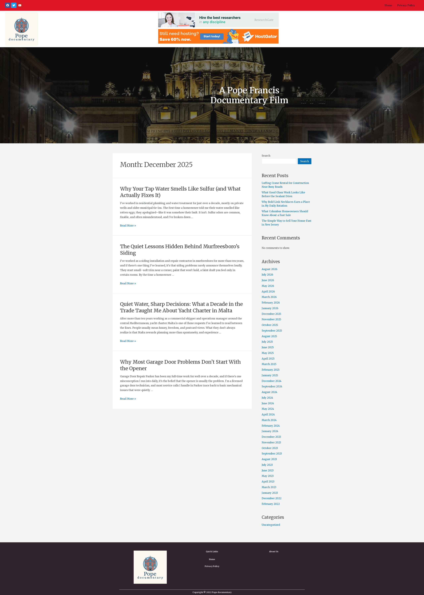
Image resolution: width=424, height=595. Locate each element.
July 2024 (267, 397)
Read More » (128, 225)
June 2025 (268, 347)
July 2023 (267, 464)
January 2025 (270, 375)
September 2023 (272, 453)
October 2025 (270, 325)
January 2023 (270, 492)
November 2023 (271, 442)
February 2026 (271, 302)
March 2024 (269, 420)
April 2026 (268, 291)
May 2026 (268, 285)
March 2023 (269, 487)
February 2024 (271, 425)
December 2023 (271, 436)
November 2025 (271, 319)
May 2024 (268, 408)
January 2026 (270, 308)
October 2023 (270, 448)
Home (388, 5)
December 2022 (271, 498)
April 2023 (268, 481)
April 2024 (268, 414)
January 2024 (270, 431)
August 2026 (269, 269)
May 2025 (268, 353)
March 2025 (269, 364)
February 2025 (271, 369)
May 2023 (268, 476)
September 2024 (272, 386)
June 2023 (268, 470)
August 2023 (269, 459)
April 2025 (268, 358)
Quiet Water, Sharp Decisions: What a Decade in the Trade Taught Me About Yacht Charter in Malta (181, 307)
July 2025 (267, 341)
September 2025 (272, 330)
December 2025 (271, 313)
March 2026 (269, 297)
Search (266, 155)
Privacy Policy (406, 5)
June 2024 (268, 403)
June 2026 (268, 280)
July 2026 (267, 274)
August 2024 (269, 392)
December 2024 (271, 381)
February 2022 (271, 504)
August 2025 (269, 336)
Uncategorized (271, 524)
